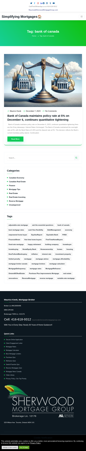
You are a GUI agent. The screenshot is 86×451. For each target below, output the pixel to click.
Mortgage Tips (14, 189)
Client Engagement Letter (14, 343)
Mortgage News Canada (13, 371)
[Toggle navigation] (81, 16)
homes (59, 249)
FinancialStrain (14, 239)
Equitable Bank (52, 235)
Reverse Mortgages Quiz (14, 368)
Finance (12, 185)
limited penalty (14, 259)
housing (70, 249)
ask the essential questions (42, 225)
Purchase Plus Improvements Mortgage (44, 273)
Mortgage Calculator (12, 350)
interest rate (46, 254)
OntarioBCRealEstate (17, 273)
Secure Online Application (14, 339)
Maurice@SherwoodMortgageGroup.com (43, 10)
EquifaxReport (36, 235)
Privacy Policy (35, 443)
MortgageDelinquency (17, 268)
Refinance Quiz (11, 361)
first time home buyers (33, 239)
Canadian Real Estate (17, 182)
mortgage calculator (57, 264)
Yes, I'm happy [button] (24, 447)
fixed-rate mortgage (16, 244)
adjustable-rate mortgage (18, 225)
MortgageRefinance (53, 268)
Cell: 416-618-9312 (18, 319)
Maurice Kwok (15, 111)
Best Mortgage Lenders (13, 354)
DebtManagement (54, 230)
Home (34, 36)
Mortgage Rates (11, 347)
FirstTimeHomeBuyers (54, 239)
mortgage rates (35, 268)
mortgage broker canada (18, 264)
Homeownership (46, 249)
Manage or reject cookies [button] (10, 447)
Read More (15, 139)
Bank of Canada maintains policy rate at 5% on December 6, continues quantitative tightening (38, 117)
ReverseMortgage (28, 278)
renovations (13, 278)
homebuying (13, 249)
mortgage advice (42, 259)
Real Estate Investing (17, 197)
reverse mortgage (46, 278)
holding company (52, 244)
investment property (63, 254)
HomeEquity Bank (29, 249)
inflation (34, 254)
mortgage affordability (61, 259)
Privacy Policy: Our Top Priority (16, 378)
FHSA (64, 235)
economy (68, 230)
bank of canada (63, 225)
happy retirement (34, 244)
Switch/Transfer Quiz (13, 364)
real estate (67, 273)
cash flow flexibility (35, 230)
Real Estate (13, 193)
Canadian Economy (16, 178)
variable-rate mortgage (66, 278)
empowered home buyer (18, 235)
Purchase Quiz (11, 357)
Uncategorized (14, 205)
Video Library (10, 375)
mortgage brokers (38, 264)
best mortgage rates (16, 230)
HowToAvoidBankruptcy (18, 254)
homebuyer (67, 244)
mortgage (27, 259)
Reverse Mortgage (16, 201)
